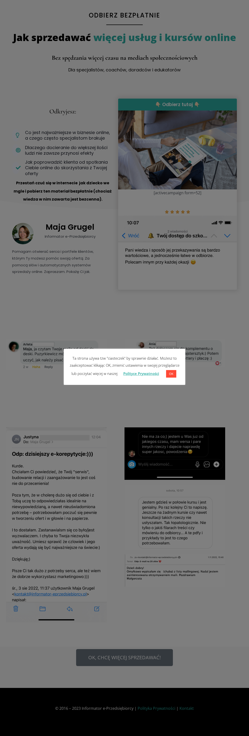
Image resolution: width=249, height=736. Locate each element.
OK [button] (171, 374)
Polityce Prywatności (141, 373)
